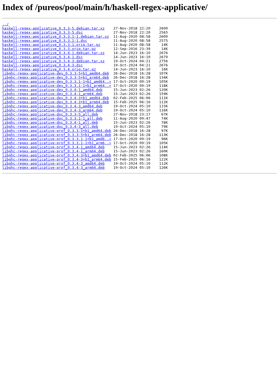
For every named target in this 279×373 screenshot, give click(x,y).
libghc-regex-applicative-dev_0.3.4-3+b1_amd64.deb (55, 98)
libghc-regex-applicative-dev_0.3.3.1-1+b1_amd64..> (56, 81)
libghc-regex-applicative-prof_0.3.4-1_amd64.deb (53, 147)
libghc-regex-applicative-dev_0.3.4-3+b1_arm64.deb (55, 102)
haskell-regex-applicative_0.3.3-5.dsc (42, 32)
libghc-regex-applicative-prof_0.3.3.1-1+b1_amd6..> (56, 139)
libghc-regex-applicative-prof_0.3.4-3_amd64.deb (53, 163)
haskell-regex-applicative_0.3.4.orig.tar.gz (49, 69)
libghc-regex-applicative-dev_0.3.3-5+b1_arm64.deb (55, 77)
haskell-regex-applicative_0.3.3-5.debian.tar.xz (53, 28)
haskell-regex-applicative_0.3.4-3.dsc (42, 65)
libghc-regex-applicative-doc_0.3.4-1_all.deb (50, 122)
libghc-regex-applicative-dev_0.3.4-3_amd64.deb (52, 106)
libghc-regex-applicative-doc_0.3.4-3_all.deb (50, 127)
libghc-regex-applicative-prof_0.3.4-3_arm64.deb (53, 167)
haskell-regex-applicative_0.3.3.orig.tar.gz (49, 49)
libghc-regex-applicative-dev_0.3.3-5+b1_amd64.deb (55, 73)
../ (5, 24)
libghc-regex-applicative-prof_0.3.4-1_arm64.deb (53, 151)
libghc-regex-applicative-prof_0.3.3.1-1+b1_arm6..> (56, 143)
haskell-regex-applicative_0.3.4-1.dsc (42, 57)
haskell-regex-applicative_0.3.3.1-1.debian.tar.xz (55, 36)
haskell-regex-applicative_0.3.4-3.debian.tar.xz (53, 61)
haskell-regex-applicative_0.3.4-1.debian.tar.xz (53, 53)
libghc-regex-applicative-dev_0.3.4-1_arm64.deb (52, 94)
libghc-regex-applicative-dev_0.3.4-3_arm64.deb (52, 110)
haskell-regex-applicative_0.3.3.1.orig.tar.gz (51, 45)
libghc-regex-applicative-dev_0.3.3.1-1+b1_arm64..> (56, 86)
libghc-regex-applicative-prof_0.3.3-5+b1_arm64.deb (56, 135)
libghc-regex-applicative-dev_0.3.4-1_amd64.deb (52, 90)
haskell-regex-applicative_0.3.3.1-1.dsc (44, 41)
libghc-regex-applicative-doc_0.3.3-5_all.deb (50, 114)
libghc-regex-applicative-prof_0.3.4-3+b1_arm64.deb (56, 159)
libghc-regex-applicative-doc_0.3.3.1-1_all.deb (52, 118)
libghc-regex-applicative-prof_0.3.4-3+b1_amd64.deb (56, 155)
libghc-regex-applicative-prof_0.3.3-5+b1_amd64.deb (56, 131)
